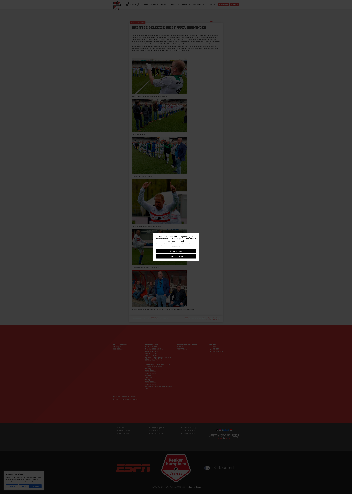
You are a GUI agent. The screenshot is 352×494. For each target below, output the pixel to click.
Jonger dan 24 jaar (176, 256)
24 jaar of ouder (176, 251)
